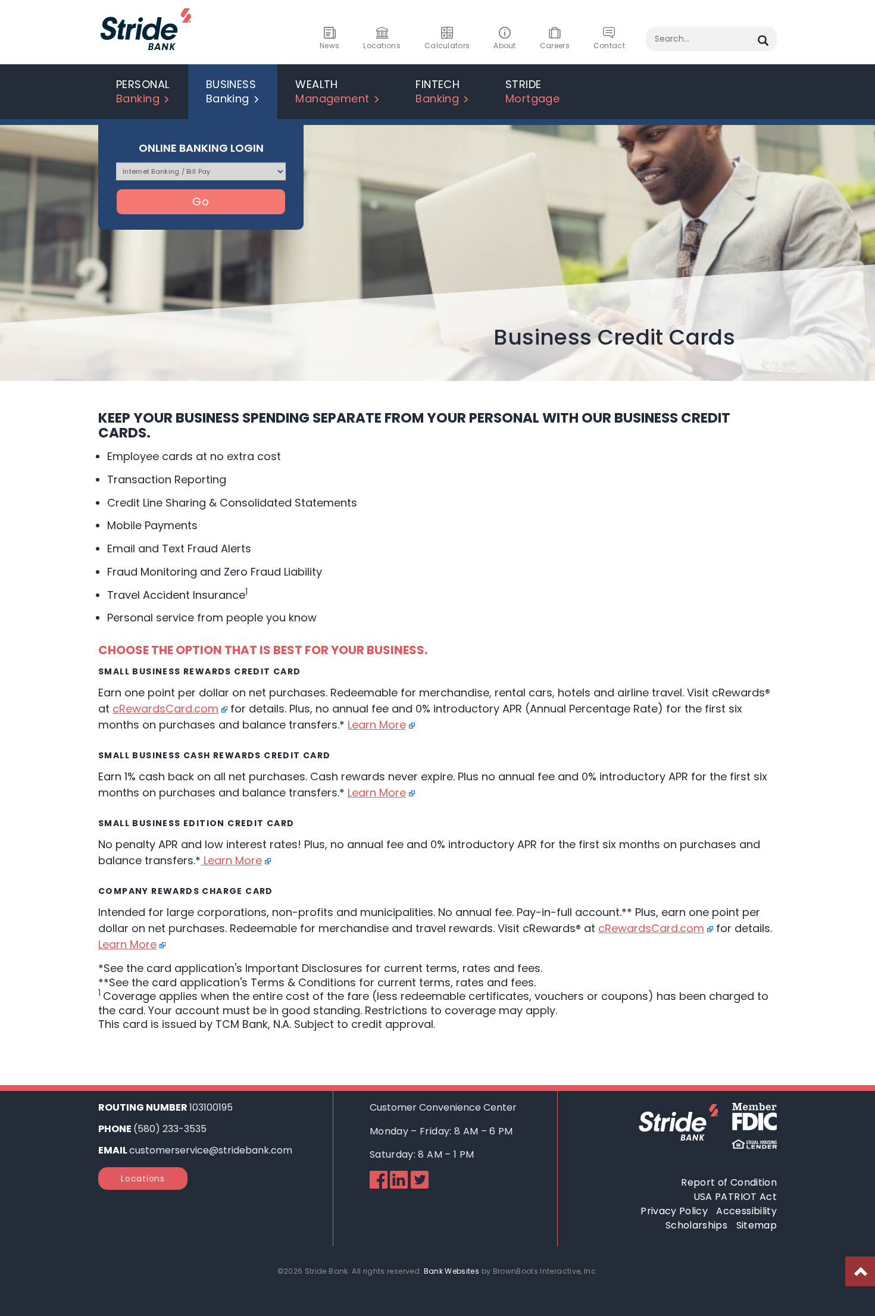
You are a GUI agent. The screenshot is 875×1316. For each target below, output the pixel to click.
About (504, 45)
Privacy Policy (674, 1211)
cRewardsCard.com (165, 708)
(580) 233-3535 (170, 1129)
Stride (532, 91)
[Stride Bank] (145, 52)
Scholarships (696, 1225)
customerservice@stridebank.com (210, 1150)
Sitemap (756, 1225)
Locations (382, 45)
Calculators (447, 45)
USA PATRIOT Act (735, 1197)
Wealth (332, 91)
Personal (143, 91)
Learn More (377, 724)
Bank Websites (452, 1271)
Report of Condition (729, 1182)
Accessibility (746, 1211)
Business (231, 91)
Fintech (437, 91)
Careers (555, 45)
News (329, 45)
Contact (609, 45)
